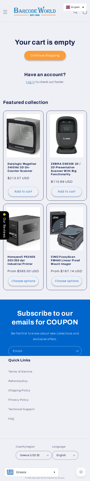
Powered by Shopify (56, 478)
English (61, 455)
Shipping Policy (19, 390)
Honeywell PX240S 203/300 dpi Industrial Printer (21, 260)
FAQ (11, 418)
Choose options (23, 281)
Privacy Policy (18, 399)
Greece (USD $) (30, 455)
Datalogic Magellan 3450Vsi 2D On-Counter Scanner (22, 167)
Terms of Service (20, 371)
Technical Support (21, 409)
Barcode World (39, 478)
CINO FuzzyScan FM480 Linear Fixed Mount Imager (65, 260)
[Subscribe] (76, 351)
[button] (5, 12)
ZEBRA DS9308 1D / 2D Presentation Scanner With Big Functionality (65, 169)
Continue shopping (45, 55)
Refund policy (18, 381)
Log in (30, 82)
